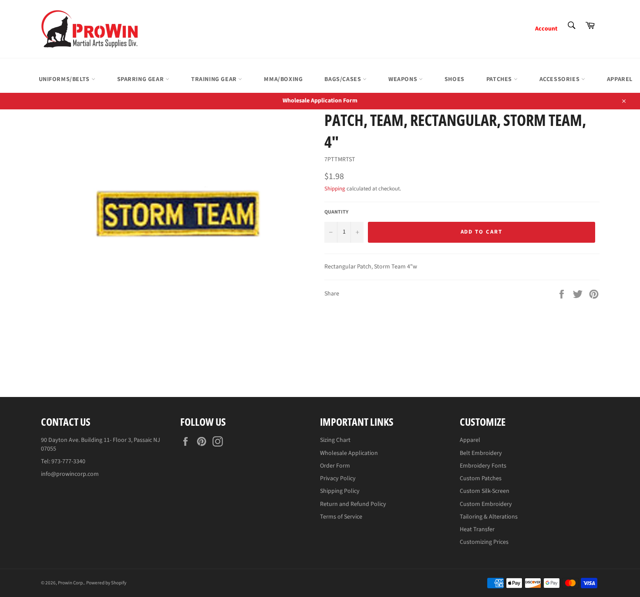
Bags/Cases (343, 79)
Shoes (455, 79)
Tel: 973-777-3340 (63, 461)
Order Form (335, 465)
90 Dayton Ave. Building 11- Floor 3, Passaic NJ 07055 (100, 444)
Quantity (336, 212)
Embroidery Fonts (483, 465)
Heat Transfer (477, 529)
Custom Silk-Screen (484, 491)
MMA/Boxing (283, 79)
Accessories (560, 79)
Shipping (334, 189)
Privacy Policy (338, 478)
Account (546, 28)
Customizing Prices (484, 542)
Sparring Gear (141, 79)
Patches (500, 79)
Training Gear (214, 79)
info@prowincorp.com (70, 474)
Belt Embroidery (481, 453)
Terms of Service (341, 516)
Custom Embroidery (486, 504)
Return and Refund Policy (353, 504)
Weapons (403, 79)
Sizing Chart (335, 440)
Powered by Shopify (106, 583)
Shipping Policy (340, 491)
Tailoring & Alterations (489, 516)
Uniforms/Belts (65, 79)
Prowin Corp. (71, 583)
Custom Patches (481, 478)
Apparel (470, 440)
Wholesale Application (349, 453)
